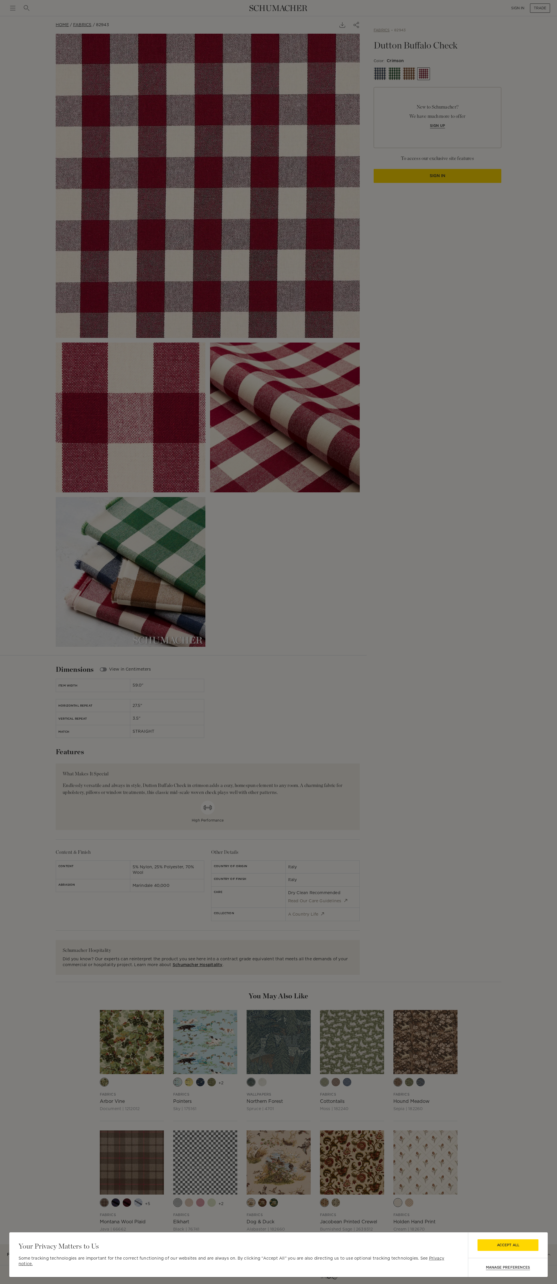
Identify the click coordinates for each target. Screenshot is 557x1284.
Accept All (508, 1245)
